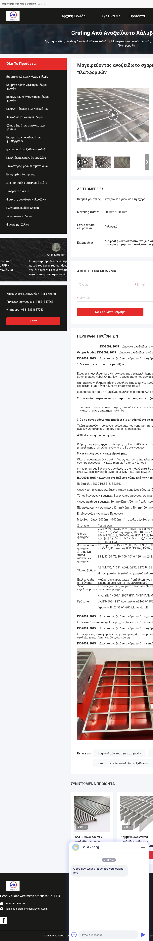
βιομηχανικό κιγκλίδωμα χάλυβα (27, 76)
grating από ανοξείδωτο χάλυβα (87, 41)
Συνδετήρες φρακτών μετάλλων (27, 166)
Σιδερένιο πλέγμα (17, 191)
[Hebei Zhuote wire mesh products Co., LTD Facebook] (3, 920)
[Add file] (74, 934)
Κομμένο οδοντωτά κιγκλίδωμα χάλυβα (26, 86)
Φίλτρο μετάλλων (17, 224)
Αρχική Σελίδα (54, 41)
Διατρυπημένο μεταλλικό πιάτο (26, 182)
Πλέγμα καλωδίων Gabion (22, 207)
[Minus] (143, 847)
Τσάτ (33, 321)
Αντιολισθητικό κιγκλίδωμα (24, 117)
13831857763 (44, 301)
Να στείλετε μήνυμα (110, 312)
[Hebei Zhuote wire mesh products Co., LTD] (12, 16)
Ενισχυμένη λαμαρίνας (20, 174)
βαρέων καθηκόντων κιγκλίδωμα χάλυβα (27, 98)
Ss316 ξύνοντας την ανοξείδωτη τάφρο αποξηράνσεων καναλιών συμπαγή (88, 841)
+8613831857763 (32, 309)
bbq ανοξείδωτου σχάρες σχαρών (119, 753)
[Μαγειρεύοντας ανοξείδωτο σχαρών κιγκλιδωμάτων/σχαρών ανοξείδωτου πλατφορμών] (92, 813)
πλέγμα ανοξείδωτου (19, 216)
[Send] (143, 934)
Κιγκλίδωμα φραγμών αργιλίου (26, 157)
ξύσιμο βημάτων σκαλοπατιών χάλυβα (25, 127)
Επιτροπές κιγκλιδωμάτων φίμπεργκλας (23, 139)
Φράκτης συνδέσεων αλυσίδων (26, 199)
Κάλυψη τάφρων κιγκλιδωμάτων (27, 108)
